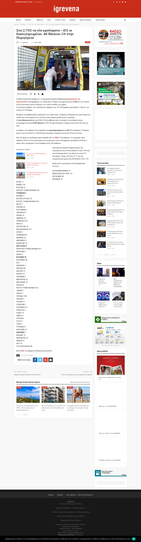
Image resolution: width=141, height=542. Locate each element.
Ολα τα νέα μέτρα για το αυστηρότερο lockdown (76, 375)
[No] (138, 539)
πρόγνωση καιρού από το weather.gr (110, 345)
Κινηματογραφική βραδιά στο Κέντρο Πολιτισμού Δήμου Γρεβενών (115, 212)
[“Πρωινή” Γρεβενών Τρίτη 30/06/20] (111, 421)
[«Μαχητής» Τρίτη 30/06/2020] (111, 394)
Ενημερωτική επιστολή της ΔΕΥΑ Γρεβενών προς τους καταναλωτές (115, 223)
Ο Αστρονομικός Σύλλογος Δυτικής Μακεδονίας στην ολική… (115, 233)
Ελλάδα (88, 42)
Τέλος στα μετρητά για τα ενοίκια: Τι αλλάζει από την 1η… (37, 164)
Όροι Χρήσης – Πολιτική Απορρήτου (79, 495)
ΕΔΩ (22, 351)
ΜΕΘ (57, 138)
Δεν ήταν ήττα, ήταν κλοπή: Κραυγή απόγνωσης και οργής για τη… (115, 244)
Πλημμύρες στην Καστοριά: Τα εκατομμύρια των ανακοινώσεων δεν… (115, 181)
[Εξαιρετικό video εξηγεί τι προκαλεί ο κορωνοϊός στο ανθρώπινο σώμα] (103, 296)
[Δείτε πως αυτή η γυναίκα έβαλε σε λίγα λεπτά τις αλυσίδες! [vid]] (118, 296)
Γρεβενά (60, 495)
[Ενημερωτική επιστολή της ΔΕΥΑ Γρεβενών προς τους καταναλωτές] (101, 223)
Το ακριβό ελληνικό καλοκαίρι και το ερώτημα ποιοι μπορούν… (37, 173)
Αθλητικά (40, 20)
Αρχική (18, 20)
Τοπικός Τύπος (60, 20)
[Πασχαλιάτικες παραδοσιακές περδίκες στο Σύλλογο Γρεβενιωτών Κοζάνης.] (111, 365)
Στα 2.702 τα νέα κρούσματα (27, 355)
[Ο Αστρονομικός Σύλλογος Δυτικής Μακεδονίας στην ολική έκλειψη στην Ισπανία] (101, 234)
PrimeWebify (79, 535)
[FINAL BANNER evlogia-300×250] (111, 93)
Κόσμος (51, 495)
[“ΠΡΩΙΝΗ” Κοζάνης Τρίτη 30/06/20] (111, 448)
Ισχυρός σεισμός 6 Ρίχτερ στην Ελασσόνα (27, 375)
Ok (134, 539)
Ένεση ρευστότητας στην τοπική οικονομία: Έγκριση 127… (115, 192)
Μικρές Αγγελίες (86, 20)
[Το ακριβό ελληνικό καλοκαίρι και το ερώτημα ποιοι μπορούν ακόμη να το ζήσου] (20, 175)
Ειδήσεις (28, 20)
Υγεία (49, 20)
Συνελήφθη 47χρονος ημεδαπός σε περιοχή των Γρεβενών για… (114, 170)
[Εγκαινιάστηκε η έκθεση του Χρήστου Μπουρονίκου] (101, 203)
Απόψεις (73, 20)
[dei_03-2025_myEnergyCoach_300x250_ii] (111, 63)
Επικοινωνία (38, 2)
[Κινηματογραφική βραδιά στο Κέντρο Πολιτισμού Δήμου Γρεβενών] (101, 212)
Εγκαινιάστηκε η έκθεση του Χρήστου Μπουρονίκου (115, 202)
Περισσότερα (100, 20)
